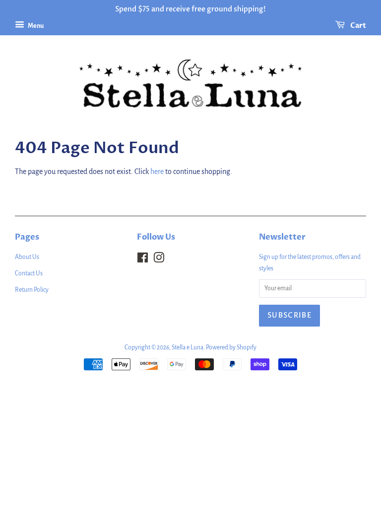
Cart (357, 25)
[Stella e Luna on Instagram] (158, 259)
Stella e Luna (187, 347)
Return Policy (32, 289)
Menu (35, 25)
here (157, 171)
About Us (27, 257)
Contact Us (29, 273)
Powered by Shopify (231, 347)
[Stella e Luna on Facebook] (142, 259)
